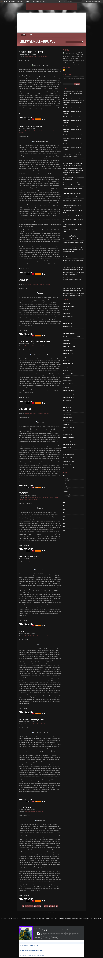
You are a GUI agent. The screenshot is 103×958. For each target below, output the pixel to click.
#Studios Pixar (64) (67, 410)
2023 (64, 509)
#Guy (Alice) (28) (67, 464)
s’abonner (39, 937)
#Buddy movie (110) (67, 380)
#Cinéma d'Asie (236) (68, 353)
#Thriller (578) (66, 309)
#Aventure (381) (66, 320)
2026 (64, 475)
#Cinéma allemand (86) (68, 390)
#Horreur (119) (66, 377)
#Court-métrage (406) (68, 316)
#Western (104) (66, 387)
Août (65, 478)
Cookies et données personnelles (85, 918)
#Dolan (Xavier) (28, 635)
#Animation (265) (67, 343)
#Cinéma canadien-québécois (43, 635)
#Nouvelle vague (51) (68, 417)
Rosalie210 (9, 918)
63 (35, 906)
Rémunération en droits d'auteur (65, 918)
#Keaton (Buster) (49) (68, 420)
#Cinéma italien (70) (67, 407)
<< (23, 906)
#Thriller (34, 723)
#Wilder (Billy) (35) (67, 447)
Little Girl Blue (25, 408)
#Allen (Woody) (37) (67, 441)
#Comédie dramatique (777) (69, 306)
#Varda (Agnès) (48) (67, 430)
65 (40, 906)
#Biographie (21, 132)
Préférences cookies (97, 918)
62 (32, 906)
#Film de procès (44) (68, 434)
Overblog (60, 912)
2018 (64, 526)
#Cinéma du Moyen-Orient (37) (70, 444)
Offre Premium (75, 918)
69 (50, 906)
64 (37, 906)
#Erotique (48, 284)
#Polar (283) (66, 340)
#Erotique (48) (66, 424)
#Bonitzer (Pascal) (29, 561)
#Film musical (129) (67, 370)
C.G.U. (56, 918)
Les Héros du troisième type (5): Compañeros (73, 215)
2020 (64, 519)
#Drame (45, 56)
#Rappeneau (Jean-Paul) (30, 497)
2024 (64, 505)
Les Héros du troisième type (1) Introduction (73, 196)
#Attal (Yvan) (37, 499)
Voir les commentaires (24, 113)
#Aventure (42, 284)
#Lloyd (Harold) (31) (67, 457)
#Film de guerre (56, 130)
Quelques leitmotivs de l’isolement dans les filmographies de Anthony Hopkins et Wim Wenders (73, 262)
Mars (65, 491)
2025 (64, 502)
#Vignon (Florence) (38, 56)
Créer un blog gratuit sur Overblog (28, 918)
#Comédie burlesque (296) (69, 333)
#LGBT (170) (66, 360)
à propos (55, 937)
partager (47, 937)
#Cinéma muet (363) (67, 323)
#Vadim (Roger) (28, 284)
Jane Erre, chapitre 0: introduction (70, 160)
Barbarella (23, 279)
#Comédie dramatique (29, 499)
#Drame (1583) (66, 303)
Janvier (66, 496)
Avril (65, 488)
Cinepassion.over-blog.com (38, 41)
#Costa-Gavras (28, 723)
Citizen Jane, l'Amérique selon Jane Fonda (35, 341)
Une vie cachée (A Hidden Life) (30, 126)
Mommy (22, 631)
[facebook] (60, 1)
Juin (65, 483)
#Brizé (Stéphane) (29, 56)
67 (44, 906)
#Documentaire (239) (68, 350)
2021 (64, 516)
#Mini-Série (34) (66, 451)
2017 (64, 530)
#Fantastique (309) (67, 326)
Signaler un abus (49, 918)
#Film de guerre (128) (68, 373)
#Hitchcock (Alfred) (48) (68, 427)
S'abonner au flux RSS (64, 70)
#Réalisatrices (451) (67, 313)
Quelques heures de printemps (31, 52)
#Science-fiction (36, 284)
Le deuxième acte (25, 807)
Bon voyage (23, 493)
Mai (65, 486)
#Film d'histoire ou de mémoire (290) (71, 336)
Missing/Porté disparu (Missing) (31, 719)
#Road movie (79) (67, 400)
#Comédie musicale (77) (68, 404)
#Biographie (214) (67, 357)
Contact (32, 35)
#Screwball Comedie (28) (69, 467)
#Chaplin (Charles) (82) (68, 397)
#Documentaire (28, 345)
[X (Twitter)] (62, 1)
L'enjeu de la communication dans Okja (72, 193)
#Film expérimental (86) (68, 394)
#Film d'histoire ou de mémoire (45, 130)
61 (29, 906)
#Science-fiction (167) (68, 363)
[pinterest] (64, 1)
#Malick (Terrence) (29, 130)
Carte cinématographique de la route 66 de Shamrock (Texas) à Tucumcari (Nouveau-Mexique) (73, 93)
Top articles (38, 918)
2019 (64, 523)
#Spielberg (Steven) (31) (68, 461)
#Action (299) (66, 330)
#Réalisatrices (35, 345)
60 (27, 906)
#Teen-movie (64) (67, 414)
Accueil (24, 35)
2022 (64, 512)
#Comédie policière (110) (68, 383)
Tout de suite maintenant (29, 556)
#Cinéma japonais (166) (68, 367)
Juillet (65, 480)
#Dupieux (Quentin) (29, 811)
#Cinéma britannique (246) (69, 346)
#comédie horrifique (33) (68, 454)
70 (52, 906)
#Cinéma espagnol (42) (68, 437)
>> (56, 906)
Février (66, 494)
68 (47, 906)
